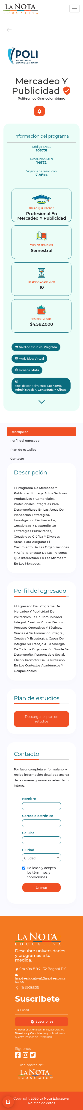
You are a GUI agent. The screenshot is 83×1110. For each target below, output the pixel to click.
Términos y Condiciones (31, 1033)
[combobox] (41, 858)
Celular (28, 833)
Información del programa (41, 136)
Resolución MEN (41, 159)
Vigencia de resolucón (41, 171)
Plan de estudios (23, 449)
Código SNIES (41, 146)
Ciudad (28, 850)
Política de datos (41, 1103)
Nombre (29, 799)
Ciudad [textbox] (30, 858)
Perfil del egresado (24, 440)
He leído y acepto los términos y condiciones (41, 872)
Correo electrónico (37, 816)
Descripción (19, 432)
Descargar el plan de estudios (41, 719)
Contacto (17, 458)
